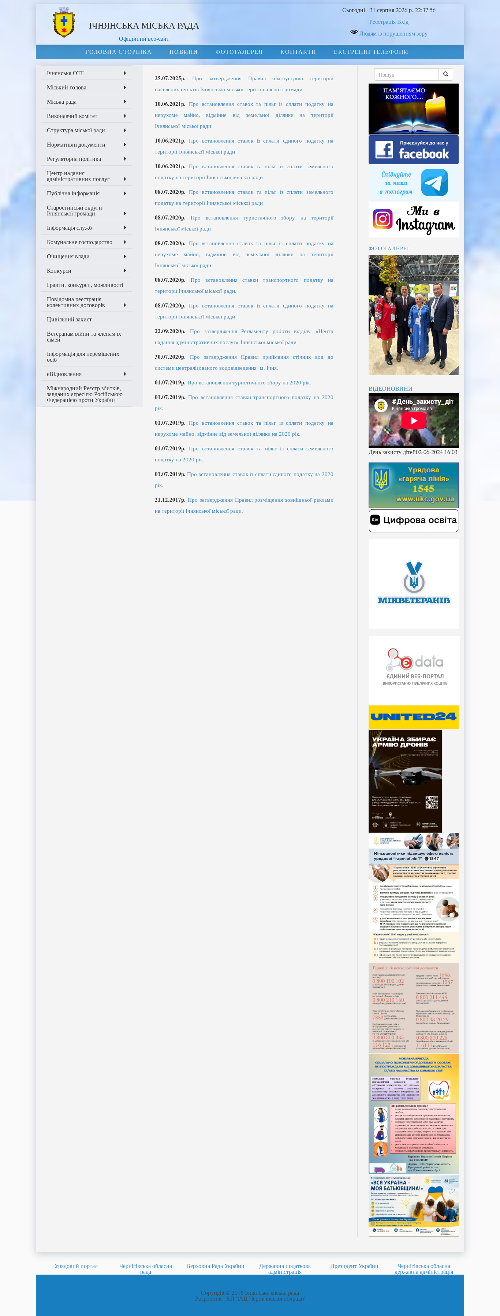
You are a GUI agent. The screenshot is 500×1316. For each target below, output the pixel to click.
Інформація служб (69, 227)
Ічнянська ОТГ (65, 73)
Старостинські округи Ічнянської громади (74, 210)
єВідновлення (64, 373)
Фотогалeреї (389, 248)
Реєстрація (382, 21)
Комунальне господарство (79, 242)
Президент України (354, 1265)
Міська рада (62, 101)
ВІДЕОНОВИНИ (391, 388)
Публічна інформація (73, 193)
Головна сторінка (118, 51)
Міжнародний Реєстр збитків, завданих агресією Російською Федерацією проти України (85, 393)
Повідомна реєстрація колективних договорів (76, 302)
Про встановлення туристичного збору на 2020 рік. (249, 382)
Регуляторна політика (74, 158)
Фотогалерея (239, 51)
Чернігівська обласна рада (145, 1268)
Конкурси (59, 270)
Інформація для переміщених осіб (83, 356)
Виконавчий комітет (72, 115)
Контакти (298, 51)
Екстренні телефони (371, 51)
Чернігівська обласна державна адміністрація (424, 1268)
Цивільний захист (69, 319)
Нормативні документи (76, 144)
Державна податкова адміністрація (285, 1268)
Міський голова (66, 87)
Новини (183, 51)
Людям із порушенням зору (393, 33)
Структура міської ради (76, 130)
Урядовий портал (76, 1265)
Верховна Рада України (215, 1265)
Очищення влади (68, 256)
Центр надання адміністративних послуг (78, 176)
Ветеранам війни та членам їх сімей (84, 336)
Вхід (402, 21)
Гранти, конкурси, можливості (85, 284)
